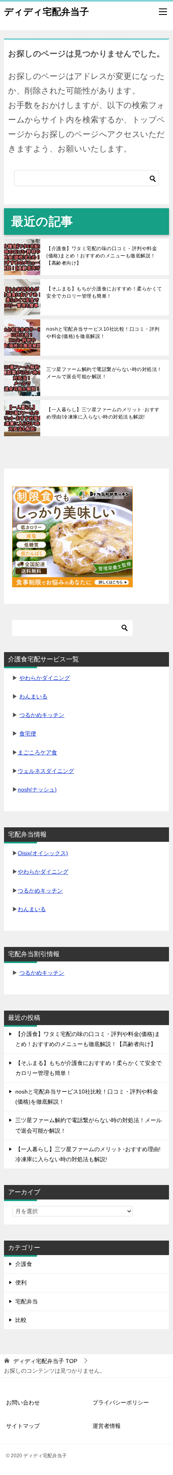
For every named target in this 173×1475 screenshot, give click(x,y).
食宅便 (27, 733)
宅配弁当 (26, 1301)
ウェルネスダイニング (46, 771)
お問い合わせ (23, 1402)
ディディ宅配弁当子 (46, 11)
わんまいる (33, 696)
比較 (21, 1320)
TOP (45, 1361)
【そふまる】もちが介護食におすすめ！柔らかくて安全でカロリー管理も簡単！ (104, 292)
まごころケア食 (37, 752)
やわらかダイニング (44, 678)
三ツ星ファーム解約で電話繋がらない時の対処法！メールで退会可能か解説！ (104, 373)
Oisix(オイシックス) (43, 853)
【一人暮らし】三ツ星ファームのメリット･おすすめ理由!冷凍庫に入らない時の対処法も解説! (103, 413)
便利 (21, 1282)
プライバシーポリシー (121, 1402)
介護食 (23, 1264)
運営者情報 (107, 1426)
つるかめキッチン (41, 715)
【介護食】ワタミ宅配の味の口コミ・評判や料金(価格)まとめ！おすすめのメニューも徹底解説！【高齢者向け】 (101, 256)
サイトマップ (23, 1426)
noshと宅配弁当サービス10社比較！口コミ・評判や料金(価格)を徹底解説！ (103, 332)
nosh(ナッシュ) (37, 789)
